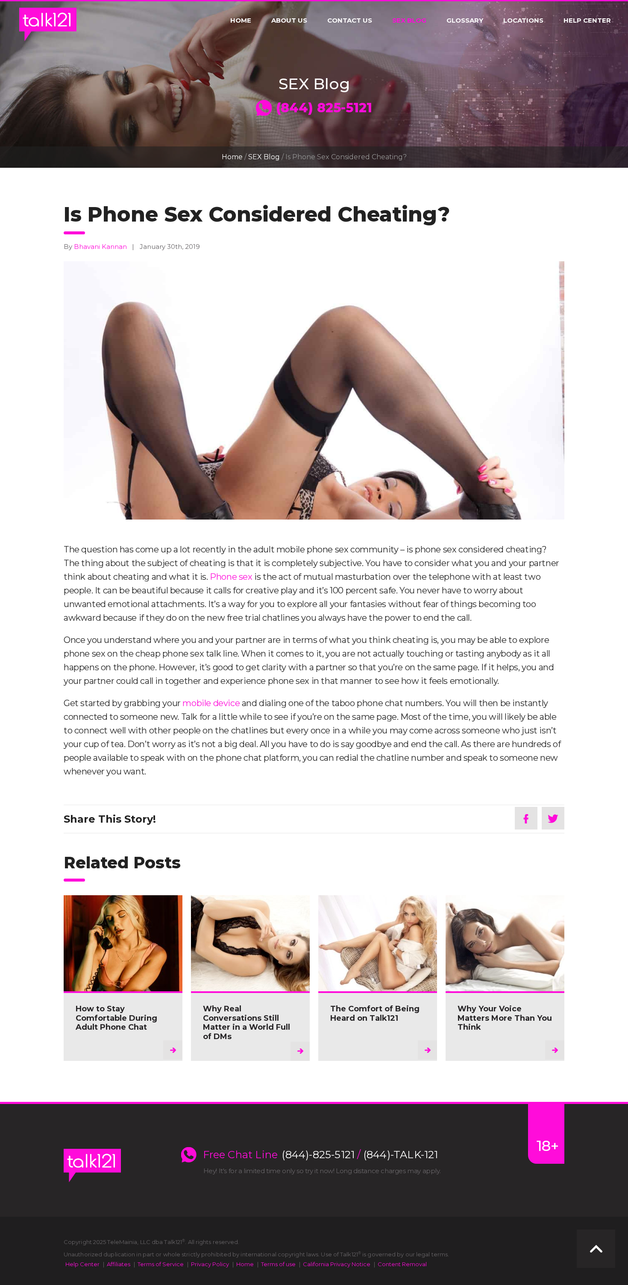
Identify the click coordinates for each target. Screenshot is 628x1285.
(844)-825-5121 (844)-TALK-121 (360, 1155)
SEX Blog (409, 20)
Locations (523, 20)
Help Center (587, 20)
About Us (289, 20)
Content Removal (402, 1264)
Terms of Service (161, 1264)
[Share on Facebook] (526, 818)
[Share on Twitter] (553, 818)
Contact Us (349, 20)
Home (240, 20)
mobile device (211, 703)
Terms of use (278, 1264)
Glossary (464, 20)
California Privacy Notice (336, 1264)
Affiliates (118, 1264)
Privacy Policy (210, 1264)
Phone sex (231, 577)
